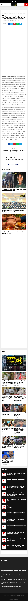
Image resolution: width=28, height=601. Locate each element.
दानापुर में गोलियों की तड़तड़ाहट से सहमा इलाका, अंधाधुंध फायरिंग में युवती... (15, 546)
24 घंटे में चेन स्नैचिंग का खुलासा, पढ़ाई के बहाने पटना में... (7, 446)
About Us (5, 598)
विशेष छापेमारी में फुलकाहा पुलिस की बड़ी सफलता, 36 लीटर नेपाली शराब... (20, 430)
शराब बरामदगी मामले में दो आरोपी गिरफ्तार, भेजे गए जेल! (19, 382)
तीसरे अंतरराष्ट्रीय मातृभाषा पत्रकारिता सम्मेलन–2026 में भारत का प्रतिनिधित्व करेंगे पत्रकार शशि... (15, 494)
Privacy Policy (21, 598)
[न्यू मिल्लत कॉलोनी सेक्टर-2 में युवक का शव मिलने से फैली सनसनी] (8, 376)
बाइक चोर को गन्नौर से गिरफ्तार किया (7, 413)
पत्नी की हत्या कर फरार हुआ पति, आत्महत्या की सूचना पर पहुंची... (7, 461)
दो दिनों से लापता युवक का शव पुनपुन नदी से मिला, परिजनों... (19, 446)
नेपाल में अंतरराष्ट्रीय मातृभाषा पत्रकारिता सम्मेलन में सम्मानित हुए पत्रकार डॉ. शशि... (16, 487)
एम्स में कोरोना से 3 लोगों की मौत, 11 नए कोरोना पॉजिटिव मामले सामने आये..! (14, 151)
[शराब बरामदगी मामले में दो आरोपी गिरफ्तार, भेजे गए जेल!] (20, 376)
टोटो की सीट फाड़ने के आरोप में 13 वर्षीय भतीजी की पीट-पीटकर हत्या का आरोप (14, 190)
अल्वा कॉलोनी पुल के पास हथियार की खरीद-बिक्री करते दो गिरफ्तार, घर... (7, 398)
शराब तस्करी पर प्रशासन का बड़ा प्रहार (8, 429)
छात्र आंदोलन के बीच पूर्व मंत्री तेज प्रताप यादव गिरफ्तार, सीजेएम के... (16, 526)
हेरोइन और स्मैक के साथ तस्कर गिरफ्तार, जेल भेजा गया (13, 368)
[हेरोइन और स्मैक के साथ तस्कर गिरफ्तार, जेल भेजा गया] (14, 363)
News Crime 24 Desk (7, 20)
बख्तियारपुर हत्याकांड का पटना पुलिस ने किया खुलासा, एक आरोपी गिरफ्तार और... (20, 398)
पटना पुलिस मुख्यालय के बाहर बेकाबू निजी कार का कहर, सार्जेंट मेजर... (16, 513)
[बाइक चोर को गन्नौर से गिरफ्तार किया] (8, 408)
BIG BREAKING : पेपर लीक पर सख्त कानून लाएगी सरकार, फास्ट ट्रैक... (16, 533)
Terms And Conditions (13, 599)
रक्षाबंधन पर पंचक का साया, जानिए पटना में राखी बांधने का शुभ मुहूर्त (13, 232)
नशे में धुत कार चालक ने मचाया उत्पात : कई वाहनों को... (20, 414)
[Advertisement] (14, 61)
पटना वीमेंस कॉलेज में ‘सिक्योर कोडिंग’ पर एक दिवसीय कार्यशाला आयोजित (13, 211)
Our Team (15, 598)
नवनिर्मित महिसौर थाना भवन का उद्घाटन (15, 479)
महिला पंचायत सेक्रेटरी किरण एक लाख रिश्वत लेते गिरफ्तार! (11, 586)
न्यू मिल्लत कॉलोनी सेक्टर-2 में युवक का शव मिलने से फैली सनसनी (7, 382)
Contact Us (10, 598)
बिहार (3, 15)
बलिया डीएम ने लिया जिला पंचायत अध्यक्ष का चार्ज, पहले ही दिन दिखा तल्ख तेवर (14, 158)
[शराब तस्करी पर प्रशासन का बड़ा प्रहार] (8, 423)
